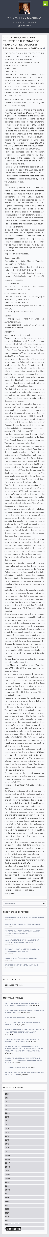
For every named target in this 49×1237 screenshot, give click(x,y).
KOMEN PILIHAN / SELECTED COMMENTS (21, 958)
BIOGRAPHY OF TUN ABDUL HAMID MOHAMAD (22, 924)
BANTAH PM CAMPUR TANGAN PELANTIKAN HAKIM (24, 917)
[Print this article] (44, 48)
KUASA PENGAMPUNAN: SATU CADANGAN (21, 965)
